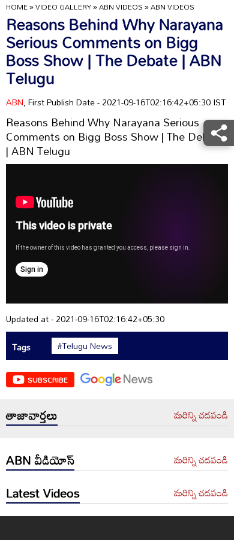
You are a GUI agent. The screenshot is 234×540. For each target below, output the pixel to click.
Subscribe (48, 379)
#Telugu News (85, 346)
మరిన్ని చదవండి (201, 415)
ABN (14, 102)
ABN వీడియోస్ (40, 459)
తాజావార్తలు (32, 414)
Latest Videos (43, 492)
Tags (21, 346)
